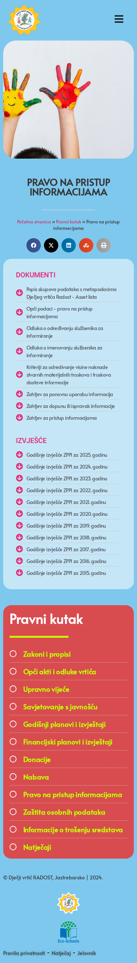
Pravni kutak (68, 222)
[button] (33, 245)
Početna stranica (34, 222)
